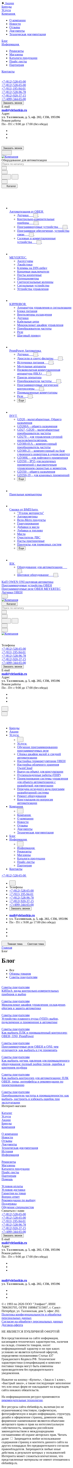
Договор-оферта (12, 1325)
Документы (17, 30)
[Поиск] (5, 708)
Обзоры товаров (20, 973)
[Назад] (20, 739)
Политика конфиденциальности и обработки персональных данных (31, 1316)
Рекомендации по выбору (19, 1200)
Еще (21, 400)
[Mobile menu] (5, 630)
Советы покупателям (23, 977)
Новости (15, 23)
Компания (8, 1127)
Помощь (7, 1179)
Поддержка (9, 1203)
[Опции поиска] (4, 172)
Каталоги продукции (23, 58)
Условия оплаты (12, 1186)
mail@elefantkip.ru (14, 110)
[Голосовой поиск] (6, 176)
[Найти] (15, 176)
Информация (10, 1154)
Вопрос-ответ (11, 1196)
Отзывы (14, 27)
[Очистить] (4, 168)
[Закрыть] (4, 713)
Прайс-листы (18, 61)
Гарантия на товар (14, 1193)
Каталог (7, 1113)
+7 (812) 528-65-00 (14, 81)
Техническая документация (27, 34)
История (7, 1151)
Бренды (7, 1123)
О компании (17, 20)
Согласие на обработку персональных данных (32, 1321)
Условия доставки (13, 1189)
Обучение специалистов (18, 1207)
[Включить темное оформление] (7, 152)
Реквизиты (16, 51)
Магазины (16, 54)
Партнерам (16, 65)
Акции (6, 1120)
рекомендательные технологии (22, 1400)
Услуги (6, 1116)
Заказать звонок (12, 102)
